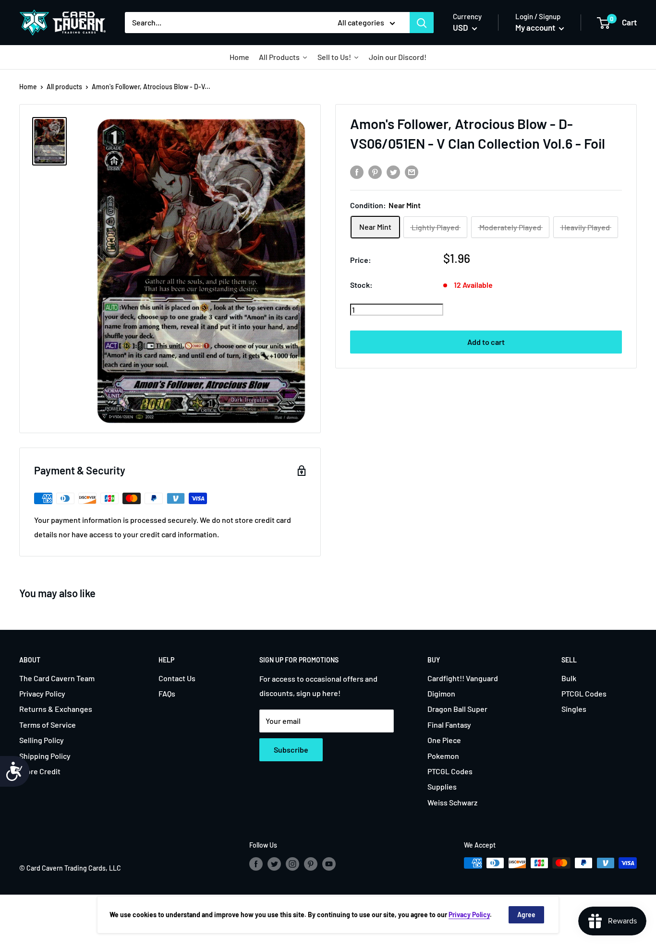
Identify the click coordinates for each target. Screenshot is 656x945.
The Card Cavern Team (57, 678)
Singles (573, 708)
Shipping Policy (45, 755)
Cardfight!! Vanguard (462, 678)
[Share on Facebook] (357, 171)
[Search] (422, 22)
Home (28, 87)
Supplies (442, 786)
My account (536, 27)
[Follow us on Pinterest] (310, 864)
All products (64, 87)
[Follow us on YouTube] (329, 864)
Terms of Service (47, 724)
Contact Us (176, 678)
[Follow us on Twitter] (274, 864)
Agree (526, 914)
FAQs (166, 693)
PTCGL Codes (450, 771)
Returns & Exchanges (55, 708)
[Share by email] (411, 171)
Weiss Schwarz (452, 802)
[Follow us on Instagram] (292, 864)
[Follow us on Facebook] (256, 864)
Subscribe (291, 749)
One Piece (444, 739)
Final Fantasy (449, 724)
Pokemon (443, 755)
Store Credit (40, 771)
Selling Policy (41, 739)
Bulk (568, 678)
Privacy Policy (42, 693)
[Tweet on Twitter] (393, 171)
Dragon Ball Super (457, 708)
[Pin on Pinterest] (375, 171)
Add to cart (486, 342)
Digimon (441, 693)
